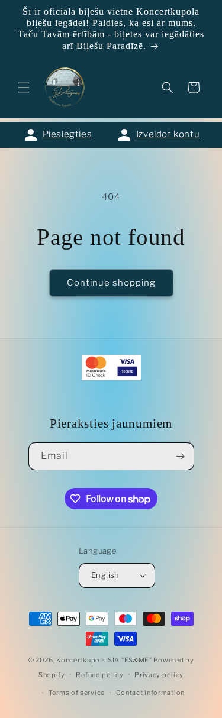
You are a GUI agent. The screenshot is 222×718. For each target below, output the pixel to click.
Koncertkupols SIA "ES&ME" (104, 660)
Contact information (150, 692)
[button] (24, 88)
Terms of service (77, 692)
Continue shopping (111, 282)
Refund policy (99, 675)
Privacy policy (159, 675)
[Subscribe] (181, 456)
